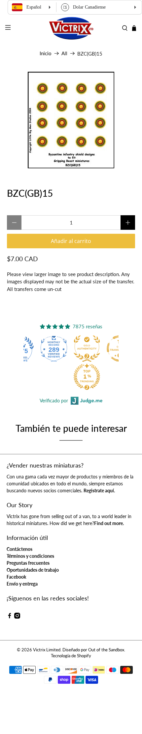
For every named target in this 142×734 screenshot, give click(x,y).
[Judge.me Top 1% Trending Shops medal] (87, 376)
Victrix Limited (46, 649)
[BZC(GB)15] (71, 120)
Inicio (46, 53)
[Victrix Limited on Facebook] (10, 617)
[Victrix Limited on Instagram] (17, 617)
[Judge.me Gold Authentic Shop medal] (87, 348)
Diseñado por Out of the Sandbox (93, 649)
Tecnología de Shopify (71, 655)
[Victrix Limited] (71, 28)
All (64, 53)
